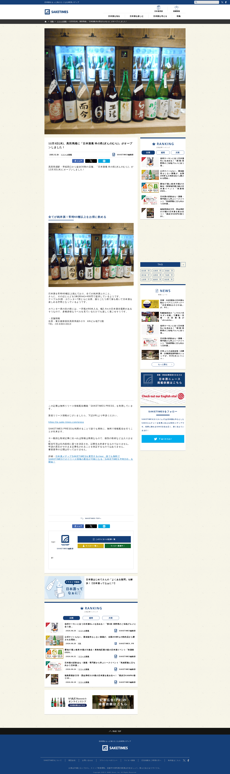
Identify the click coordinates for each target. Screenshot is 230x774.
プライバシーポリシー (109, 760)
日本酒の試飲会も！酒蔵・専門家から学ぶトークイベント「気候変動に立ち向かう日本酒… (100, 664)
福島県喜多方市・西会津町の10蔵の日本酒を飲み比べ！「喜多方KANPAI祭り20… (100, 676)
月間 (111, 618)
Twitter (222, 2)
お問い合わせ (87, 760)
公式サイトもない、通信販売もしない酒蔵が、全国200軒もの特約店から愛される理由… (100, 638)
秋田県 (168, 279)
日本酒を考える (160, 16)
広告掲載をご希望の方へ (151, 760)
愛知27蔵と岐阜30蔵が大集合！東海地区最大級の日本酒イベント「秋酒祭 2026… (99, 651)
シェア (79, 161)
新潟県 (145, 271)
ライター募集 (129, 760)
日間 (71, 618)
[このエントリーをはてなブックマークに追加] (104, 161)
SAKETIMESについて (53, 760)
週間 (91, 618)
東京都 (145, 275)
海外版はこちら (174, 760)
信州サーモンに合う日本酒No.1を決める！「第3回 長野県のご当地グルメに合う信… (100, 625)
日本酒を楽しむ (137, 16)
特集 (179, 16)
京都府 (169, 271)
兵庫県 (157, 271)
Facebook (225, 2)
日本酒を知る (114, 16)
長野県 (157, 275)
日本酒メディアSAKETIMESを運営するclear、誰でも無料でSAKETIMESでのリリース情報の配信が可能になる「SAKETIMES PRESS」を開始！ (90, 459)
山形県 (145, 279)
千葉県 (169, 275)
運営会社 (72, 760)
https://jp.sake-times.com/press (66, 422)
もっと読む (163, 364)
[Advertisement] (91, 193)
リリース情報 (66, 155)
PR (79, 644)
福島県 (157, 279)
